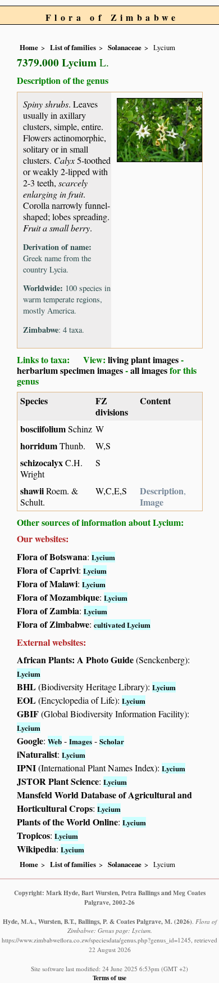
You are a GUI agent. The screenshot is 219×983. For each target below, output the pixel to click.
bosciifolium (43, 428)
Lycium (103, 557)
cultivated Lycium (122, 624)
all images (148, 370)
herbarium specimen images (70, 370)
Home (29, 47)
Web (55, 741)
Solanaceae (125, 47)
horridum (38, 445)
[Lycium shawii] (159, 128)
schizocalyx (41, 462)
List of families (73, 47)
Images (80, 741)
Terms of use (109, 977)
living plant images (143, 359)
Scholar (111, 741)
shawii (32, 490)
